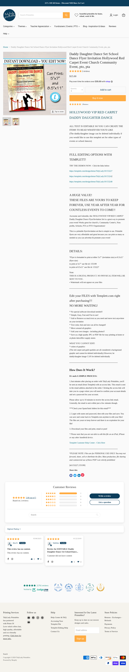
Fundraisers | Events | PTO (66, 26)
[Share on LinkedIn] (78, 475)
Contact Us (55, 631)
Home (5, 47)
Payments (108, 624)
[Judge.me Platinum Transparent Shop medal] (90, 587)
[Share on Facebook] (70, 475)
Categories (8, 26)
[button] (75, 71)
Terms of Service (111, 631)
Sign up (80, 638)
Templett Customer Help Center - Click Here (87, 443)
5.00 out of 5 (31, 498)
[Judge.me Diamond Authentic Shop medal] (58, 587)
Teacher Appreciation (40, 26)
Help (5, 33)
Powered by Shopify (10, 660)
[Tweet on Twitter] (74, 475)
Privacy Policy (110, 628)
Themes (22, 26)
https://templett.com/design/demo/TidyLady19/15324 (90, 176)
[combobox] (41, 15)
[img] (13, 539)
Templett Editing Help (59, 628)
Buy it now (97, 98)
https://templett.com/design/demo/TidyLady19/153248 (90, 182)
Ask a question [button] (104, 502)
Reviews (112, 26)
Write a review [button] (104, 496)
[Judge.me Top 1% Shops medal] (100, 587)
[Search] (66, 15)
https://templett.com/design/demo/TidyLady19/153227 (90, 171)
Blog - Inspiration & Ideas (94, 26)
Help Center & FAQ (58, 617)
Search (5, 654)
